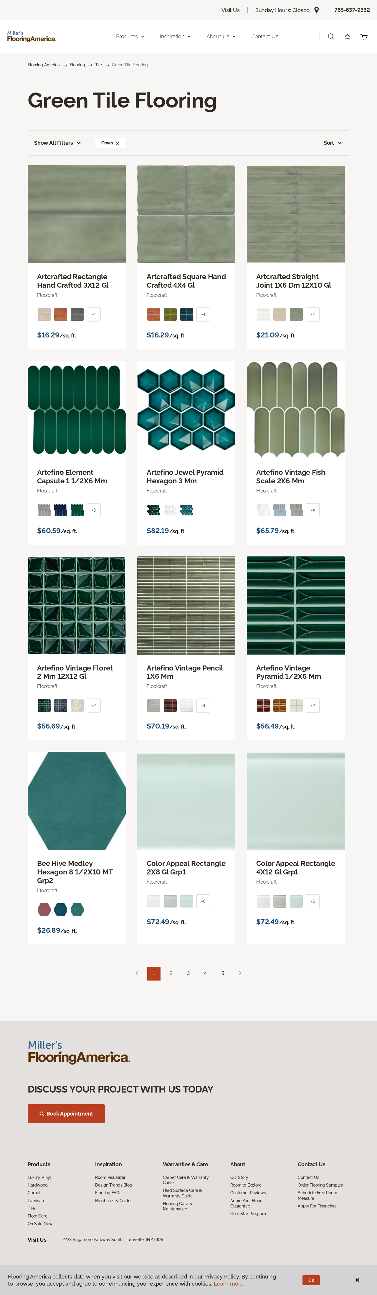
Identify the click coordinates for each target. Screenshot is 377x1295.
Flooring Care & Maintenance (177, 1206)
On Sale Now (40, 1223)
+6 (203, 901)
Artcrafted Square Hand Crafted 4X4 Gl (186, 281)
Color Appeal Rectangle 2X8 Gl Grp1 (186, 867)
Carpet (34, 1192)
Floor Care (37, 1216)
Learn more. (229, 1284)
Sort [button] (329, 143)
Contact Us (265, 36)
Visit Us (230, 10)
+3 (94, 510)
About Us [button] (217, 36)
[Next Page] (240, 974)
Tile (98, 64)
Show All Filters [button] (53, 143)
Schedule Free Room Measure (317, 1195)
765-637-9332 (352, 10)
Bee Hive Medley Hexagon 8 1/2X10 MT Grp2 (75, 872)
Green (107, 143)
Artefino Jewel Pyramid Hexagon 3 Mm (185, 476)
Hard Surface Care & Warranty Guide (182, 1193)
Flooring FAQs (108, 1192)
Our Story (239, 1177)
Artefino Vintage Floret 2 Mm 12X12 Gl (75, 672)
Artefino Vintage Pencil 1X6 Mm (185, 672)
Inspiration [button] (172, 36)
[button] (331, 36)
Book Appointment (70, 1114)
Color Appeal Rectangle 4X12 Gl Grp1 (295, 867)
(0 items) (364, 36)
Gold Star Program (248, 1213)
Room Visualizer (110, 1177)
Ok (311, 1280)
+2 (94, 705)
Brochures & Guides (113, 1200)
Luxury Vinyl (39, 1177)
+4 (94, 314)
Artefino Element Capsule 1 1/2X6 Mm (72, 476)
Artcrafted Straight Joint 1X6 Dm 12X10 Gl (293, 281)
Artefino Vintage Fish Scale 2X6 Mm (290, 476)
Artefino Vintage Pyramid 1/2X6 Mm (288, 672)
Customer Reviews (248, 1192)
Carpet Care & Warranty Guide (186, 1180)
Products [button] (127, 36)
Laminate (36, 1200)
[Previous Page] (137, 974)
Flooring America (44, 64)
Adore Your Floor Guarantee (246, 1203)
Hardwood (38, 1185)
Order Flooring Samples (320, 1185)
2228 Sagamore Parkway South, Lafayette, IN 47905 (112, 1239)
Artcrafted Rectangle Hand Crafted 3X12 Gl (73, 281)
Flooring (77, 64)
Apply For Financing (316, 1206)
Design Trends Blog (113, 1185)
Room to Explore (246, 1185)
